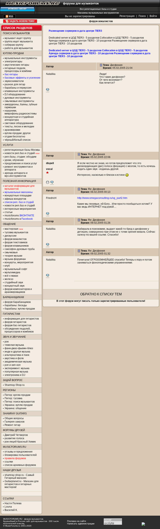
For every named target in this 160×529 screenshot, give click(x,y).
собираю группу (14, 44)
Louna (8, 506)
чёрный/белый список (17, 139)
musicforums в (19, 218)
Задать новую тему (20, 21)
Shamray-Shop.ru (15, 385)
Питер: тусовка (13, 398)
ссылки (9, 461)
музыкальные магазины (19, 192)
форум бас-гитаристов (18, 325)
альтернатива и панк (17, 355)
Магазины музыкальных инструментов (98, 12)
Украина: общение (15, 408)
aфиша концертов (15, 198)
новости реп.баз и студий (20, 205)
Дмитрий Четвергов (16, 435)
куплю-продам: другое (18, 133)
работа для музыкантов (19, 48)
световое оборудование (19, 123)
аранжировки (12, 129)
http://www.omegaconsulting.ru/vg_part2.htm (102, 198)
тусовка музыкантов (16, 232)
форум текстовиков (16, 242)
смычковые (11, 252)
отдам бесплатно (15, 136)
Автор (50, 66)
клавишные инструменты (20, 91)
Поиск (142, 16)
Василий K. (11, 510)
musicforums (19, 215)
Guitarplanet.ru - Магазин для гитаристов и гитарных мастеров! (22, 484)
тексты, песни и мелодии (19, 126)
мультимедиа (12, 272)
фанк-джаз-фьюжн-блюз (19, 348)
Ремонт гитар (12, 425)
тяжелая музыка (14, 344)
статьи (8, 212)
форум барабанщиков (18, 302)
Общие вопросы (14, 418)
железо (9, 279)
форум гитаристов (15, 322)
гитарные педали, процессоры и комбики (18, 70)
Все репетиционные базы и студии (98, 9)
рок (7, 341)
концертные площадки (18, 195)
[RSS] (9, 17)
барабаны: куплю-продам (20, 308)
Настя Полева (13, 503)
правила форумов (15, 458)
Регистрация (127, 16)
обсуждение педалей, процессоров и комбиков (19, 330)
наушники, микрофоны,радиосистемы (21, 112)
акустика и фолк (14, 358)
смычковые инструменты (19, 101)
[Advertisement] (101, 122)
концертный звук (14, 285)
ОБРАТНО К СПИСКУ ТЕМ (101, 294)
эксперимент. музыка (17, 368)
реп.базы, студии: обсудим (20, 156)
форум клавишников (17, 245)
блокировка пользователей (21, 455)
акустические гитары (17, 64)
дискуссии (10, 235)
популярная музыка (16, 371)
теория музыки (13, 255)
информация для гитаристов (22, 318)
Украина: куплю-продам (18, 405)
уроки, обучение (14, 160)
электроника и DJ (15, 375)
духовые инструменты (18, 97)
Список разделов (17, 28)
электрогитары (13, 61)
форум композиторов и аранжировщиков (18, 290)
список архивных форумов (20, 465)
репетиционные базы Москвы (22, 149)
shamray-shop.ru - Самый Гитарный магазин (19, 476)
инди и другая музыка (17, 351)
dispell (50, 163)
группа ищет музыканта (19, 41)
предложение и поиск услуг (21, 163)
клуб (7, 265)
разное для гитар (15, 84)
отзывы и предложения (18, 451)
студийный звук (14, 282)
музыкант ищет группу (18, 38)
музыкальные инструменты (21, 58)
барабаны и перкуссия (18, 87)
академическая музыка (18, 361)
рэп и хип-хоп (13, 365)
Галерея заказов (14, 421)
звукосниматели (14, 81)
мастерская (11, 228)
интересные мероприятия (20, 208)
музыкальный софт (16, 269)
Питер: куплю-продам (17, 395)
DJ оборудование (15, 94)
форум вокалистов (101, 21)
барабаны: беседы (16, 305)
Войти (153, 16)
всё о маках (11, 275)
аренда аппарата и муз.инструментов (16, 174)
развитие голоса (14, 438)
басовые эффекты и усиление (22, 77)
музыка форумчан (15, 259)
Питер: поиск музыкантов (20, 401)
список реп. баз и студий (19, 202)
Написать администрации (80, 523)
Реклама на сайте (76, 521)
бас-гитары (11, 74)
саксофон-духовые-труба (20, 249)
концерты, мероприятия (19, 262)
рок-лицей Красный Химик (20, 441)
